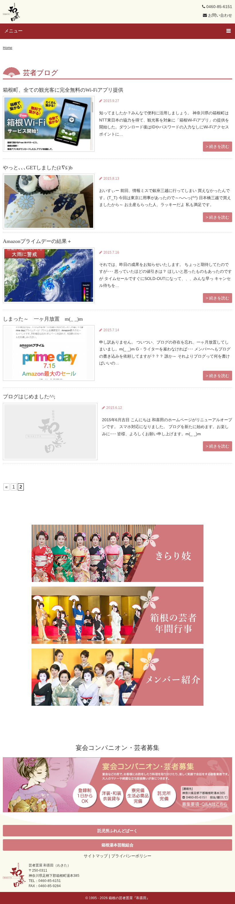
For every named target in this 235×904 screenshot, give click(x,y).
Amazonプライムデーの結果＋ (37, 241)
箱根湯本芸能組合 (117, 845)
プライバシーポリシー (131, 856)
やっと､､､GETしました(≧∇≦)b (38, 167)
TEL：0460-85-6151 (45, 881)
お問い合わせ (219, 15)
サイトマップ (96, 856)
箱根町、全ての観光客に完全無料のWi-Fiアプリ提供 (63, 90)
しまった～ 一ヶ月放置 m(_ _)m (45, 319)
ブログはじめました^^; (29, 396)
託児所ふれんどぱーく (117, 830)
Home (7, 48)
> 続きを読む (217, 146)
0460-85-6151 (218, 6)
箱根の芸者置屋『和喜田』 (129, 898)
